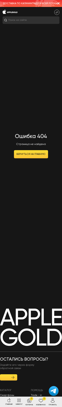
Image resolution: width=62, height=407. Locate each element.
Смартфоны (7, 395)
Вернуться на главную (31, 154)
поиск (53, 20)
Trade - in (36, 395)
